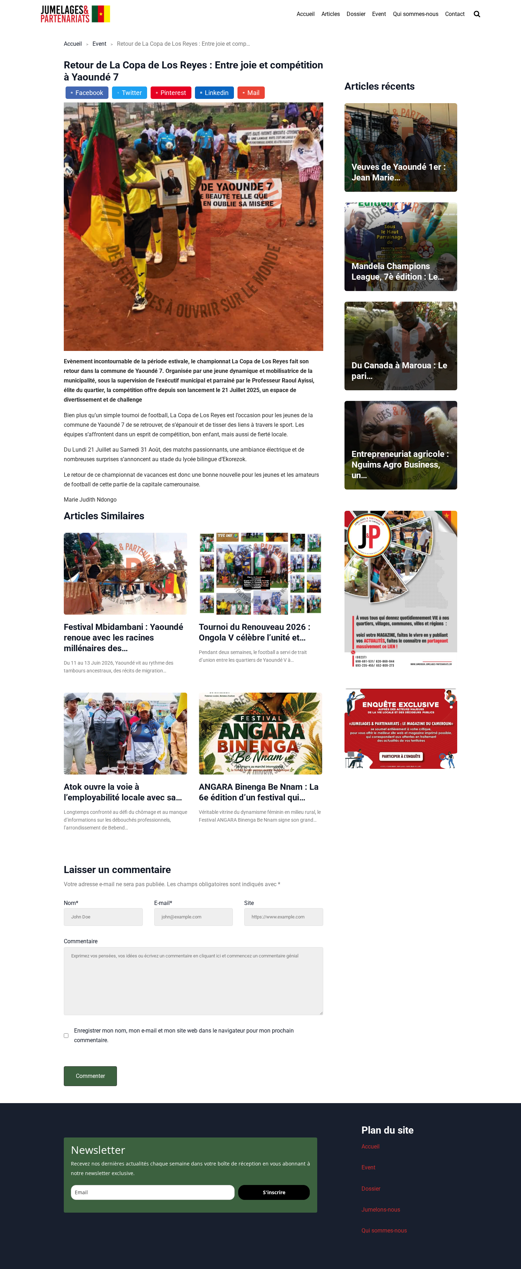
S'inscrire (274, 1192)
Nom (71, 903)
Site (249, 903)
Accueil (306, 14)
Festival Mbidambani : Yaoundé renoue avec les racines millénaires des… (123, 637)
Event (379, 14)
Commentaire (80, 941)
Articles (330, 14)
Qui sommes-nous (415, 14)
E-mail (163, 903)
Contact (455, 14)
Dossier (356, 14)
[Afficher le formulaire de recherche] (477, 14)
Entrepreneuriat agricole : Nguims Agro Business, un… (400, 464)
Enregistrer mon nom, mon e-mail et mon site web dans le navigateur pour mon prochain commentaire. (184, 1035)
